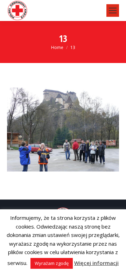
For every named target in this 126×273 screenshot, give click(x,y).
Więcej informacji (96, 262)
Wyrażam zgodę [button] (52, 263)
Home (57, 47)
